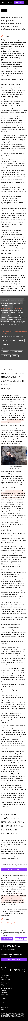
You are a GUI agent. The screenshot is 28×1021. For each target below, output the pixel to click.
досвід (4, 923)
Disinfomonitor (5, 996)
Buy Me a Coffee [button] (16, 352)
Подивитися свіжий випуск (14, 963)
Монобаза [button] (5, 356)
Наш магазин (4, 1004)
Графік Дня (4, 1006)
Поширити (6, 36)
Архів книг (4, 1009)
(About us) (8, 975)
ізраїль (17, 923)
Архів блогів (4, 1007)
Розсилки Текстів (5, 981)
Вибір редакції (5, 983)
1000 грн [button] (20, 340)
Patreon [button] (5, 352)
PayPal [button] (15, 356)
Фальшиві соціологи (6, 992)
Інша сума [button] (5, 344)
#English (3, 985)
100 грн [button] (4, 340)
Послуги (3, 990)
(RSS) (6, 977)
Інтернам (3, 998)
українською (13, 1015)
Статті (2, 977)
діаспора (10, 923)
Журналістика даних (6, 988)
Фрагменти (4, 979)
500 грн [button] (12, 340)
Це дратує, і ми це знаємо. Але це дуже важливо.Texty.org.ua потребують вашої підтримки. (13, 302)
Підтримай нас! (5, 1002)
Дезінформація (5, 994)
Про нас (3, 975)
